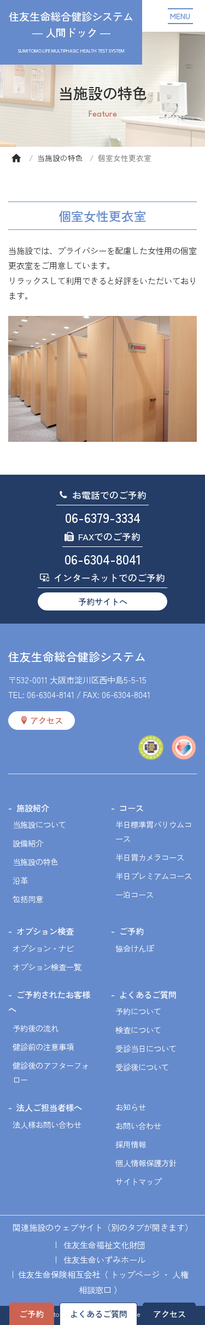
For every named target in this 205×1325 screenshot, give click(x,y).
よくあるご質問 (98, 1313)
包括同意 (28, 899)
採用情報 (130, 1144)
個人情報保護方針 (146, 1162)
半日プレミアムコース (153, 876)
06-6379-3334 (102, 517)
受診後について (142, 1067)
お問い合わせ (138, 1125)
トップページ (135, 1274)
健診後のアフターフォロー (51, 1072)
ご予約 (31, 1313)
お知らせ (130, 1107)
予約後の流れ (35, 1028)
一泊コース (134, 894)
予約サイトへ (102, 601)
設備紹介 (28, 843)
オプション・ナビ (43, 948)
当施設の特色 (60, 157)
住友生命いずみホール (104, 1259)
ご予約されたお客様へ (49, 1001)
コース (131, 808)
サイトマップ (138, 1181)
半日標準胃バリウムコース (153, 831)
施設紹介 (32, 808)
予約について (138, 1011)
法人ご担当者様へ (49, 1107)
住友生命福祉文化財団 (104, 1244)
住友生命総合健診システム (77, 656)
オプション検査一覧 (47, 966)
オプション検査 (45, 931)
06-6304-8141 (50, 694)
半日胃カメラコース (149, 857)
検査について (138, 1029)
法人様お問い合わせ (47, 1124)
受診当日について (146, 1048)
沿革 (20, 880)
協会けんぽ (134, 948)
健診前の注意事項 (43, 1046)
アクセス (169, 1313)
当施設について (39, 824)
